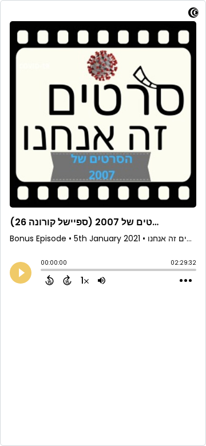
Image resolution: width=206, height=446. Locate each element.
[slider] (43, 271)
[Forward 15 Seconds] (67, 280)
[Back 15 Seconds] (49, 280)
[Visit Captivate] (193, 14)
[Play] (20, 273)
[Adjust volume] (101, 280)
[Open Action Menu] (185, 281)
